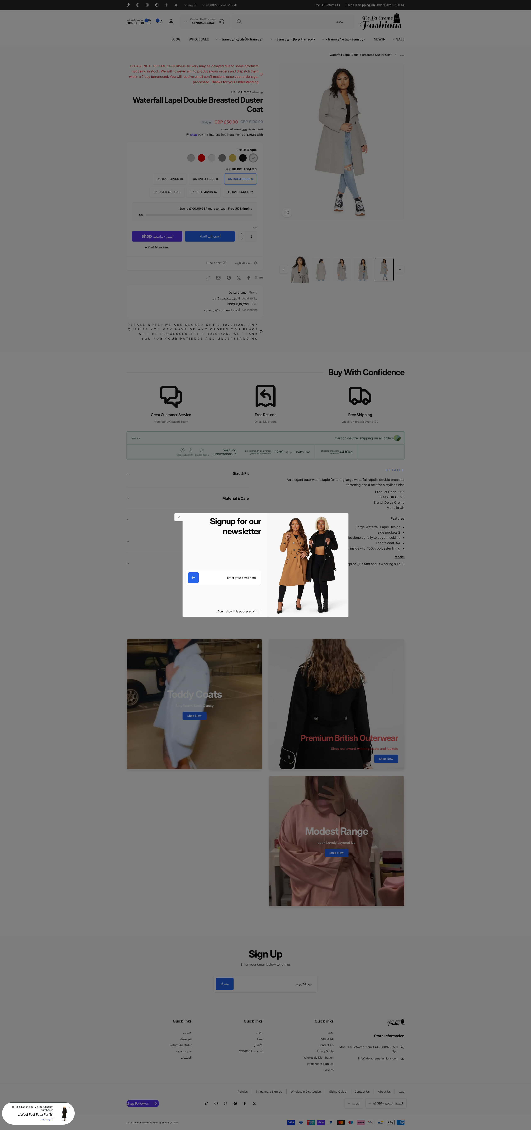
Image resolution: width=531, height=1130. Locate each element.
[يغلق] (178, 517)
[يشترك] (193, 577)
